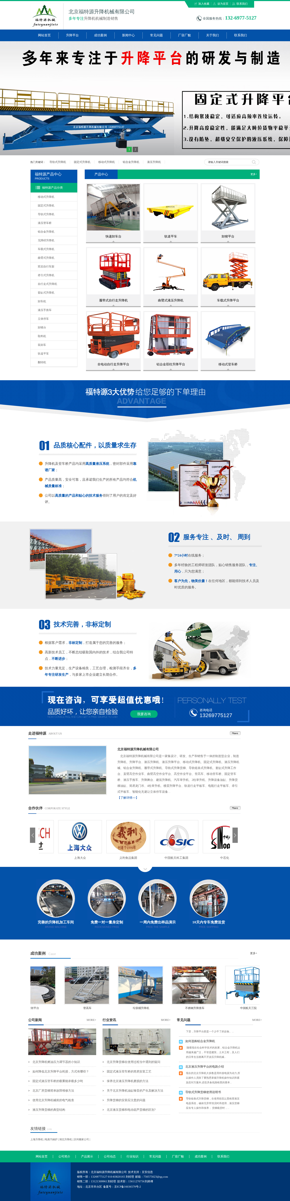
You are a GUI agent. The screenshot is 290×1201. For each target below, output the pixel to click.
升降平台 (72, 35)
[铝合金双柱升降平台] (170, 335)
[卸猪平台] (228, 207)
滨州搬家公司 (81, 1139)
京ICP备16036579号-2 (127, 1186)
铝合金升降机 (131, 162)
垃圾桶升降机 (121, 1008)
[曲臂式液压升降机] (170, 271)
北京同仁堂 (159, 857)
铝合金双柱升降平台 (170, 364)
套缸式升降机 (46, 292)
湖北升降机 (65, 1139)
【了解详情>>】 (128, 797)
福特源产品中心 (48, 174)
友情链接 (38, 1128)
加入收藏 (203, 3)
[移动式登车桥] (228, 335)
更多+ (255, 174)
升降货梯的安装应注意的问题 (126, 1100)
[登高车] (68, 985)
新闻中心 (128, 35)
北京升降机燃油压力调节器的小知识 (56, 1062)
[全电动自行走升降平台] (113, 335)
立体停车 (43, 318)
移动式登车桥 (228, 364)
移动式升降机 (106, 162)
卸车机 (42, 301)
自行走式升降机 (47, 283)
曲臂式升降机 (46, 257)
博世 (208, 857)
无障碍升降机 (46, 240)
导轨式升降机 (57, 162)
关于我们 (212, 35)
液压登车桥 (45, 223)
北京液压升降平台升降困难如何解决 (209, 1103)
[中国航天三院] (229, 985)
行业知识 (132, 1156)
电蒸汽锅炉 (51, 1139)
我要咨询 (144, 714)
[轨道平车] (170, 207)
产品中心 (101, 174)
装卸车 (42, 344)
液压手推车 (45, 310)
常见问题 (156, 35)
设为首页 (222, 3)
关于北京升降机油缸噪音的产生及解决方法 (135, 1090)
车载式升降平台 (228, 300)
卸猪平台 (228, 236)
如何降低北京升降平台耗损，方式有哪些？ (60, 1071)
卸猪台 (42, 327)
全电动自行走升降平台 (113, 364)
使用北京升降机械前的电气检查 (53, 1100)
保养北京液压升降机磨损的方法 (127, 1081)
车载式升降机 (46, 249)
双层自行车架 (46, 266)
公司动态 (110, 1156)
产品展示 (87, 1156)
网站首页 (44, 35)
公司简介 (64, 1156)
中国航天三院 (229, 1008)
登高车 (68, 1008)
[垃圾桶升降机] (121, 985)
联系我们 (242, 3)
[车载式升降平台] (228, 271)
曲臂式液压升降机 (170, 300)
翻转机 (42, 362)
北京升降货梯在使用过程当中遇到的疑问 (133, 1062)
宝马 (111, 857)
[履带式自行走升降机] (113, 271)
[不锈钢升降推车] (175, 985)
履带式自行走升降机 (113, 300)
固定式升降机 (82, 162)
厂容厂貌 (184, 35)
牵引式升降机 (46, 275)
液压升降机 (154, 162)
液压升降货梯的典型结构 (48, 1109)
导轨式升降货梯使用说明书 (203, 1077)
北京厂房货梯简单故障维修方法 (53, 1090)
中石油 (63, 857)
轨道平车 (43, 353)
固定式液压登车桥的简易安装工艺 (129, 1071)
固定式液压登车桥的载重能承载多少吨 (57, 1081)
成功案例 (100, 35)
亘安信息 (147, 1172)
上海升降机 (36, 1139)
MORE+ (91, 1020)
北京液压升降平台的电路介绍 (204, 1052)
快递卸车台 (113, 236)
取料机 (42, 336)
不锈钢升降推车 (175, 1008)
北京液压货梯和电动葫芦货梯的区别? (131, 1109)
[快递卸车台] (113, 207)
